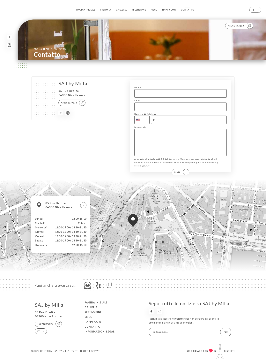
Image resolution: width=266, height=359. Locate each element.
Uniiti (231, 351)
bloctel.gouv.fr (142, 165)
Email (137, 100)
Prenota (105, 9)
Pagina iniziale (85, 9)
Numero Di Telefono (145, 114)
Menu (154, 9)
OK (226, 332)
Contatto (187, 9)
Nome (137, 87)
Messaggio (140, 127)
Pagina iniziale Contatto (50, 49)
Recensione (139, 9)
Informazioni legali (100, 331)
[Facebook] (9, 37)
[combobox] (142, 120)
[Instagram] (9, 45)
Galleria (121, 9)
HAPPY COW (169, 9)
